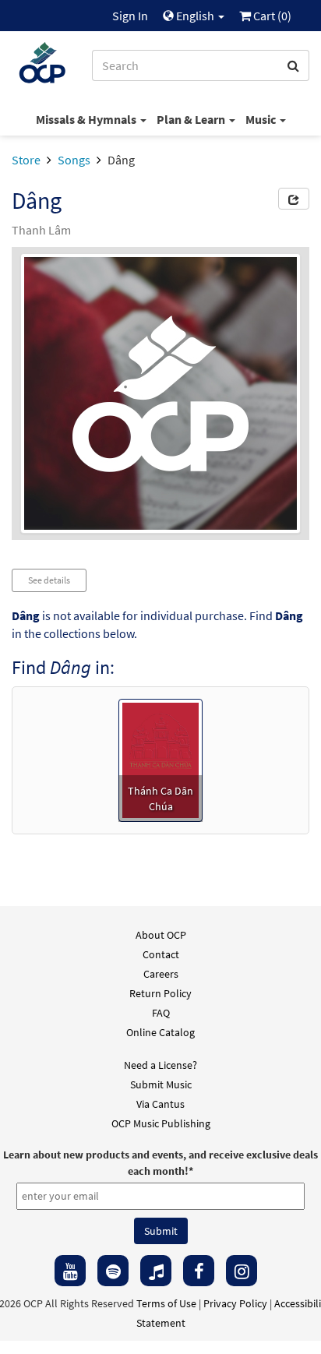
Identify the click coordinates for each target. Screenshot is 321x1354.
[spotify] (113, 1270)
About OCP (161, 935)
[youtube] (70, 1270)
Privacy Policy (235, 1303)
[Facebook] (198, 1270)
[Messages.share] (293, 199)
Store (26, 159)
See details (49, 580)
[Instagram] (241, 1270)
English (195, 15)
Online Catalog (160, 1032)
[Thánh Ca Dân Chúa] (160, 759)
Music (261, 119)
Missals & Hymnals (87, 119)
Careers (160, 974)
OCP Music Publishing (160, 1123)
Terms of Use (166, 1303)
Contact (161, 954)
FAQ (161, 1013)
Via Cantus (160, 1104)
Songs (74, 159)
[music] (155, 1270)
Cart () (271, 15)
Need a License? (160, 1065)
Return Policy (160, 993)
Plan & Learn (192, 119)
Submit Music (161, 1084)
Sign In (130, 15)
